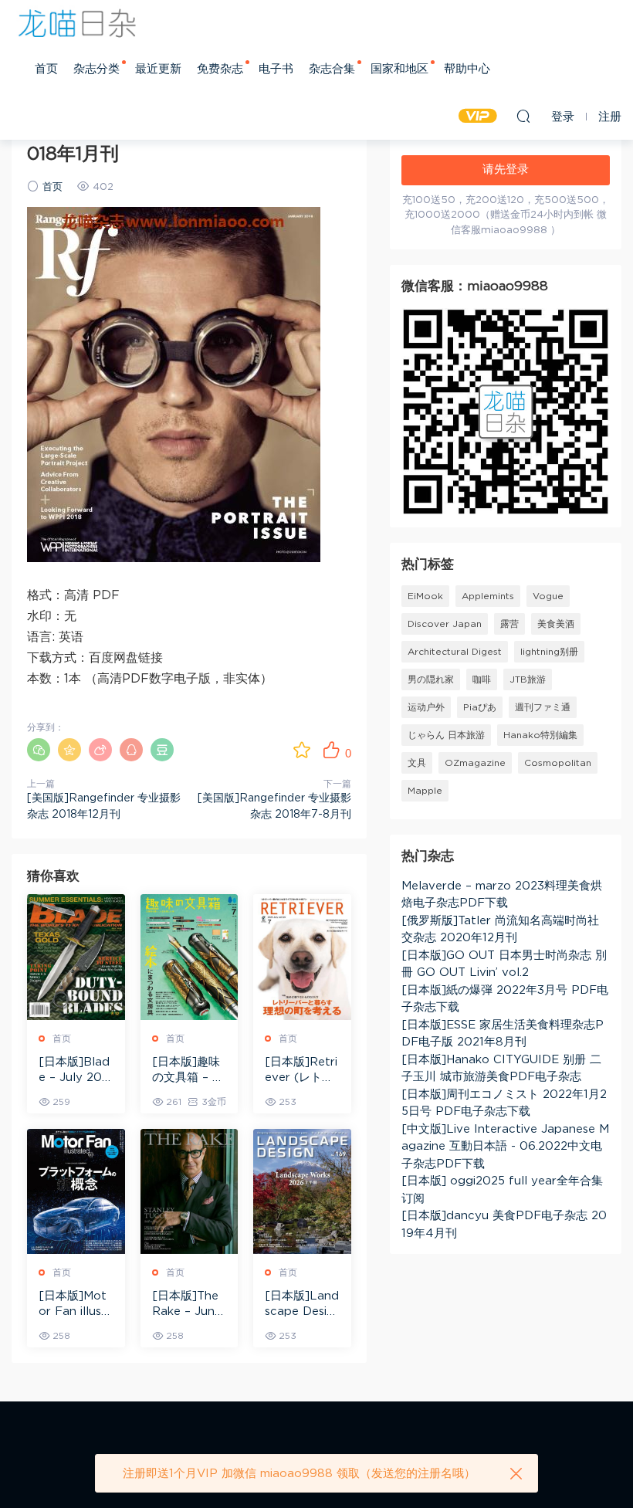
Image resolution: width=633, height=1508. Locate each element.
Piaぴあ (479, 707)
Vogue (548, 596)
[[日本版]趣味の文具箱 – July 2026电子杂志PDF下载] (189, 956)
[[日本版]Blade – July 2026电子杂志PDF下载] (76, 956)
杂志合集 (332, 69)
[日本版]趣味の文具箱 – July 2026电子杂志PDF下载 (188, 1071)
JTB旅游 (527, 679)
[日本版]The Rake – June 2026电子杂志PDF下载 (187, 1305)
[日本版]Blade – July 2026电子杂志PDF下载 (74, 1071)
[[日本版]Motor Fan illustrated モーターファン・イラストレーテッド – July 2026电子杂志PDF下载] (76, 1191)
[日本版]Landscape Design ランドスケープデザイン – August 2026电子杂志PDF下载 (302, 1305)
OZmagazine (475, 763)
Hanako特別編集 (540, 735)
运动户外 (426, 707)
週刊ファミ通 (542, 707)
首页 (46, 69)
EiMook (425, 596)
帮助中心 (467, 69)
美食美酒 (555, 624)
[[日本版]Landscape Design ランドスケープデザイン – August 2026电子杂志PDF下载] (302, 1191)
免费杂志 (220, 69)
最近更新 (158, 69)
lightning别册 (549, 651)
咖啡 (481, 679)
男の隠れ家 (431, 679)
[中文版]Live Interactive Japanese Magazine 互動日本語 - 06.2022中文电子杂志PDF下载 (505, 1146)
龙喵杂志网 (77, 23)
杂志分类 (96, 69)
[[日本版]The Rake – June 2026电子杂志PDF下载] (189, 1191)
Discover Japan (445, 624)
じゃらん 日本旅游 (446, 735)
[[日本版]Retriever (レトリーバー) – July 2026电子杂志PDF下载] (302, 956)
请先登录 (505, 169)
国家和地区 (399, 69)
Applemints (488, 596)
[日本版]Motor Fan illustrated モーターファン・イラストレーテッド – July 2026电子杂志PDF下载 (75, 1305)
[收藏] (301, 749)
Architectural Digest (455, 651)
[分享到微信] (38, 749)
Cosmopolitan (557, 763)
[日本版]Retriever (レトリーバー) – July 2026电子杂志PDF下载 (301, 1071)
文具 (417, 763)
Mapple (425, 790)
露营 (509, 624)
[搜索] (523, 116)
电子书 (276, 69)
